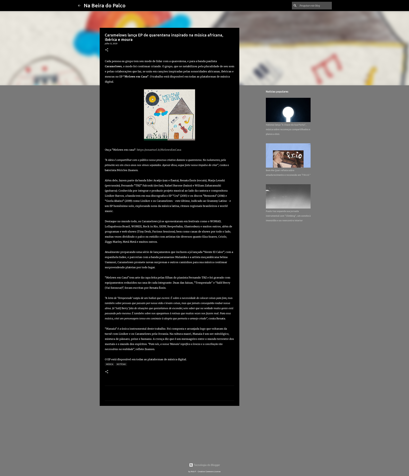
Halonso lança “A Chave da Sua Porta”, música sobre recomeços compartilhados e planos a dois (288, 129)
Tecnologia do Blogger (206, 465)
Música (109, 364)
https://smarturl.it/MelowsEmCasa (159, 149)
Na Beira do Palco (105, 5)
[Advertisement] (169, 433)
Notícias (121, 364)
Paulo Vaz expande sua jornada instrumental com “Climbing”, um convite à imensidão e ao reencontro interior (288, 216)
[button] (107, 50)
